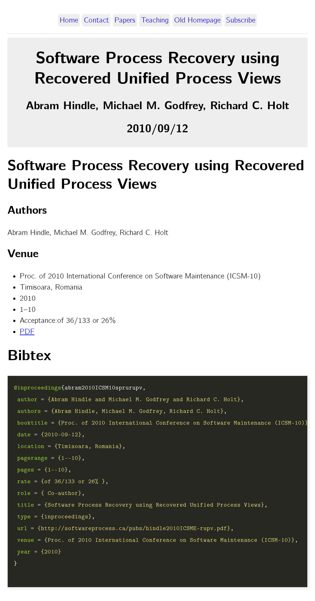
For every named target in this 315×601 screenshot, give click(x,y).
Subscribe (240, 20)
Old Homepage (197, 20)
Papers (124, 20)
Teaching (155, 20)
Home (69, 20)
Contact (96, 20)
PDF (27, 331)
